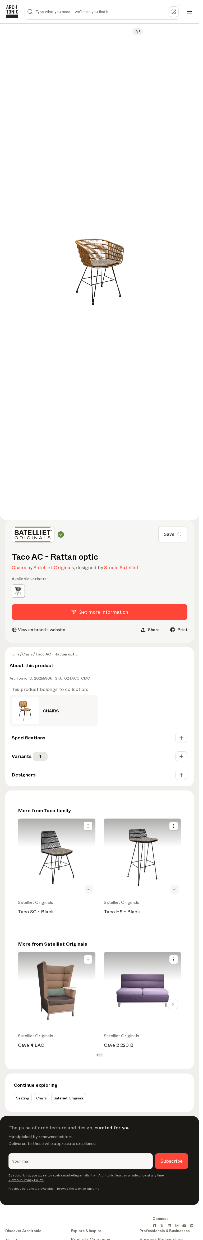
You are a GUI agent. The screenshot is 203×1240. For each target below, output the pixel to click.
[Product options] (88, 826)
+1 (89, 889)
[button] (97, 1054)
